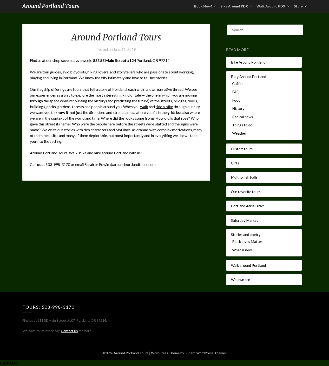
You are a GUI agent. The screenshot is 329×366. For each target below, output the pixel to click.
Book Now (9, 362)
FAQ (235, 92)
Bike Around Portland (248, 62)
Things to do (242, 125)
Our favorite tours (246, 192)
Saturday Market (244, 220)
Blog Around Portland (248, 76)
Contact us (69, 331)
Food (236, 100)
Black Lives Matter (247, 241)
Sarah (89, 164)
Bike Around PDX (234, 6)
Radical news (242, 117)
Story (298, 6)
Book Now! (203, 6)
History (238, 108)
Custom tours (242, 149)
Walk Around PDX (271, 6)
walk (144, 106)
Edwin (104, 164)
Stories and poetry (246, 234)
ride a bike (164, 106)
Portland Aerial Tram (247, 206)
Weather (239, 133)
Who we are (240, 279)
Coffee (237, 83)
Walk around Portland (248, 265)
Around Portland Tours (50, 6)
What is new (242, 250)
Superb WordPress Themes (206, 353)
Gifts (235, 163)
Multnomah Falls (244, 177)
